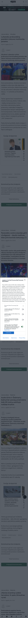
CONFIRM (8, 332)
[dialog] (14, 309)
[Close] (25, 280)
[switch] (22, 309)
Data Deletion (6, 337)
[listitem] (14, 306)
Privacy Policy (22, 337)
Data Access (14, 337)
